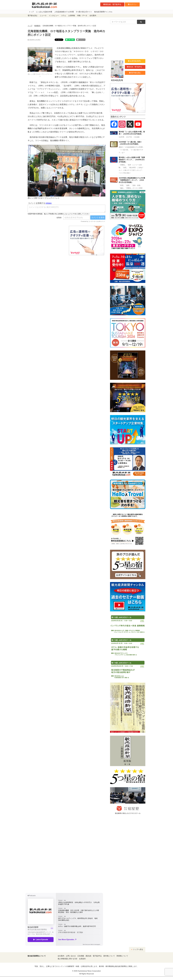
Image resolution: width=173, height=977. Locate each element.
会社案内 (93, 15)
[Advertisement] (46, 240)
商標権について (122, 956)
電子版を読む (33, 15)
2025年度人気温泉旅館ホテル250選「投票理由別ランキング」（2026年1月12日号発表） (132, 180)
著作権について (109, 956)
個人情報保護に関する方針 (67, 959)
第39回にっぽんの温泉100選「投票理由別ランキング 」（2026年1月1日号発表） (132, 159)
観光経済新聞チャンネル (103, 12)
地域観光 (37, 26)
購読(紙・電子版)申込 (113, 4)
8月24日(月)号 (117, 80)
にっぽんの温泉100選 (44, 12)
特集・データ (82, 15)
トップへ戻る (138, 949)
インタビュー (54, 15)
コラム (63, 15)
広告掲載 (80, 956)
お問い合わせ (71, 956)
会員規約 (82, 959)
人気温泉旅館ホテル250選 (64, 12)
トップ (31, 12)
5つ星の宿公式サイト (84, 12)
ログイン (133, 4)
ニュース (43, 15)
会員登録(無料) (135, 61)
